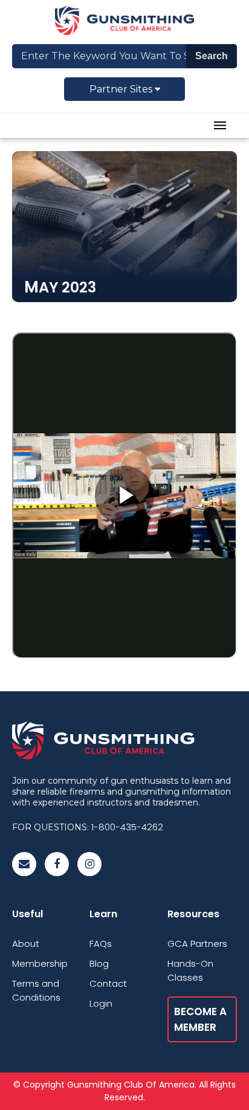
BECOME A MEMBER (200, 1019)
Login (100, 1003)
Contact (108, 983)
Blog (99, 963)
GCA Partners (197, 943)
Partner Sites (122, 89)
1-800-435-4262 (127, 827)
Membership (40, 963)
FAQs (100, 943)
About (25, 943)
